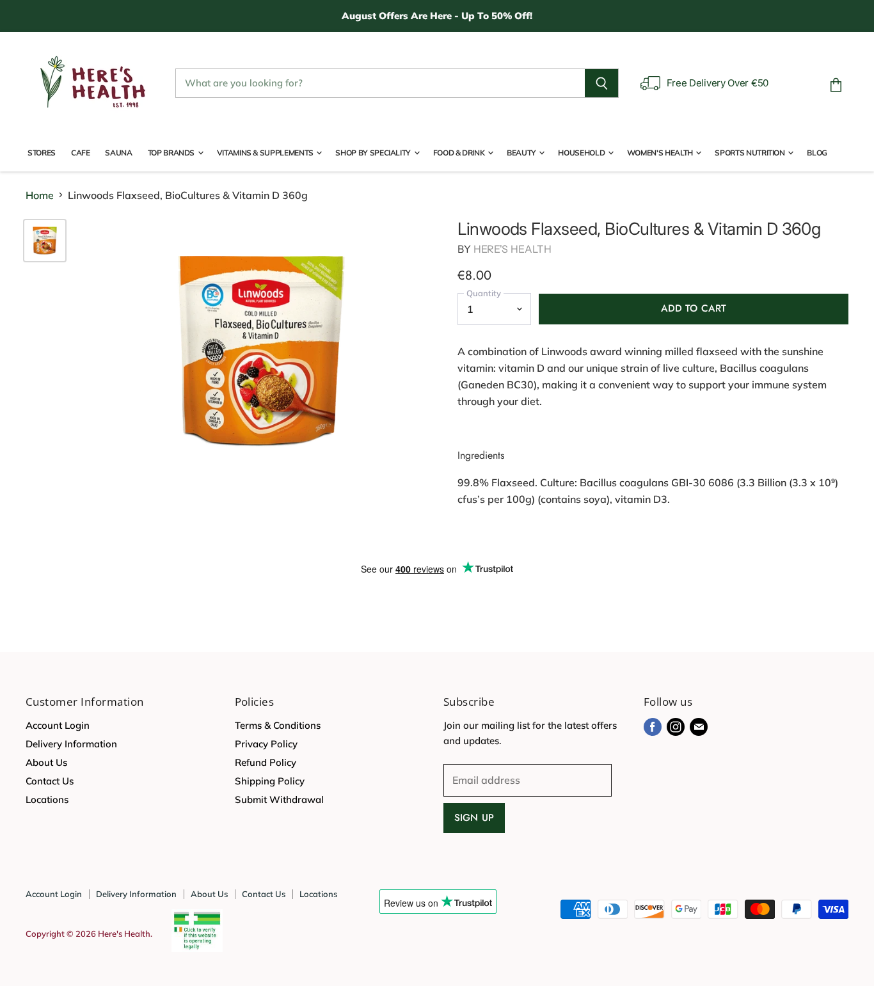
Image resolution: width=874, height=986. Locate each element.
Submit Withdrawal (279, 799)
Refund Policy (265, 762)
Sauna (118, 152)
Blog (817, 152)
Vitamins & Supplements (266, 152)
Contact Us (50, 781)
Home (40, 195)
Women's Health (661, 152)
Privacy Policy (266, 744)
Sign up (474, 818)
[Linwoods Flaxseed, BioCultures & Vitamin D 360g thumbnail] (44, 240)
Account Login (58, 725)
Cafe (80, 152)
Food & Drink (459, 152)
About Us (46, 762)
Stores (42, 152)
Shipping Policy (270, 781)
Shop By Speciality (373, 152)
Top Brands (172, 152)
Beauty (522, 152)
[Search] (602, 83)
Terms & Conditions (278, 725)
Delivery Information (71, 744)
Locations (47, 799)
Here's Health (512, 249)
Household (582, 152)
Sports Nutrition (750, 152)
